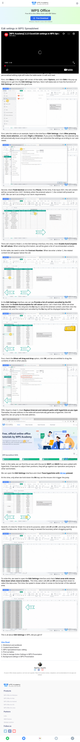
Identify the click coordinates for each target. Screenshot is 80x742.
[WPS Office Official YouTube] (42, 670)
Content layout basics (10, 647)
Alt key (63, 473)
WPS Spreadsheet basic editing (14, 650)
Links (5, 716)
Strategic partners (9, 722)
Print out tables (7, 652)
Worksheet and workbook (11, 645)
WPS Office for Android (10, 701)
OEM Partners (8, 719)
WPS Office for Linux (9, 708)
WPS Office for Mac (9, 698)
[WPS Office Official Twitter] (35, 670)
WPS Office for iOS (9, 704)
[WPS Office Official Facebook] (39, 670)
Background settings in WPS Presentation (17, 657)
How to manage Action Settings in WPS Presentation (21, 654)
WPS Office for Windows (10, 695)
